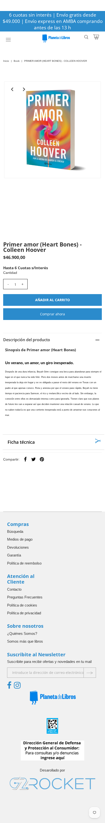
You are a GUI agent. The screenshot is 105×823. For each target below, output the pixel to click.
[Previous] (12, 89)
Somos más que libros (25, 641)
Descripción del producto (26, 339)
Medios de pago (19, 539)
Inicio (6, 61)
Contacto (14, 589)
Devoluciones (18, 547)
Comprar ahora (52, 314)
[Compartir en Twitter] (33, 459)
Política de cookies (22, 605)
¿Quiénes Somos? (22, 633)
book (17, 61)
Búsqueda (15, 531)
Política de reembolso (24, 563)
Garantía (14, 555)
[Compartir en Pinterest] (42, 459)
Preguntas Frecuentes (24, 597)
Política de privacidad (24, 613)
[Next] (24, 89)
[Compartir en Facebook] (25, 459)
